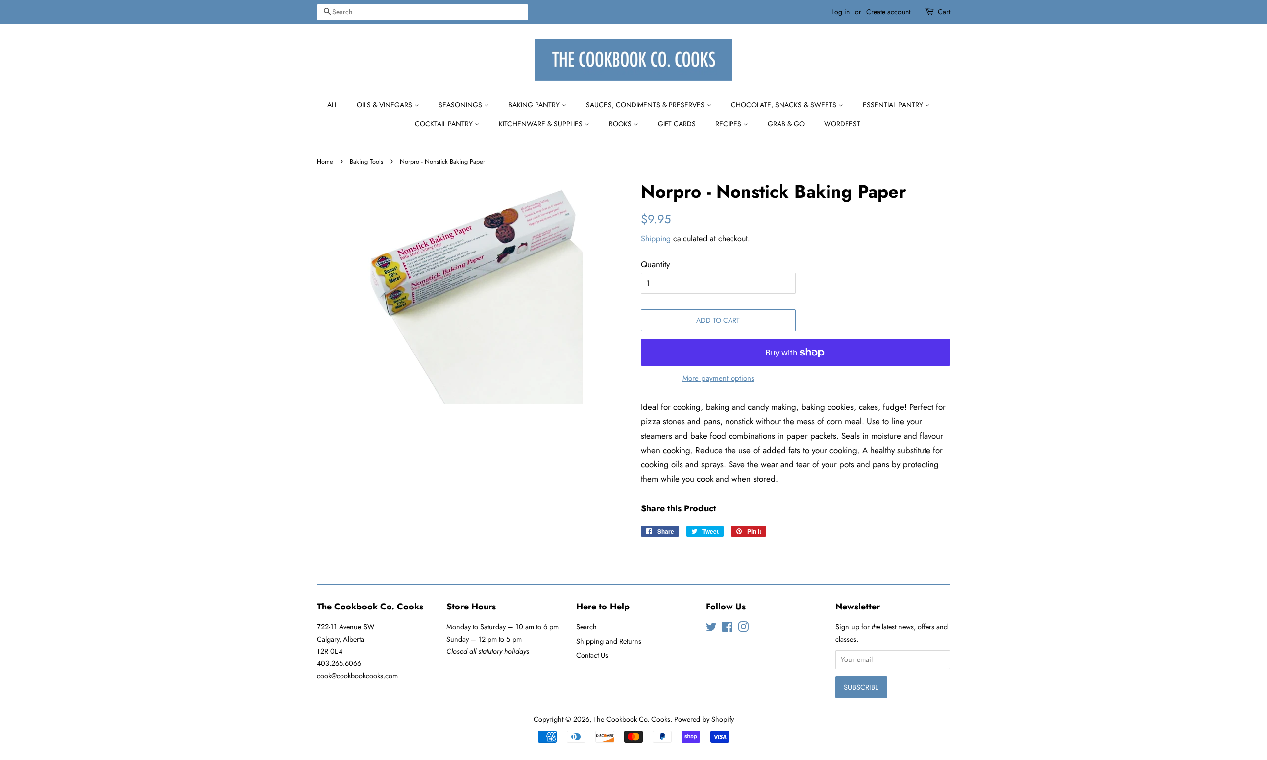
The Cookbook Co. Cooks (631, 719)
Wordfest (842, 124)
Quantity (655, 264)
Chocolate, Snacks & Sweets (784, 105)
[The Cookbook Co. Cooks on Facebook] (727, 629)
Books (621, 124)
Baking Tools (366, 161)
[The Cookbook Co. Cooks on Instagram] (743, 629)
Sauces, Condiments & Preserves (646, 105)
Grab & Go (786, 124)
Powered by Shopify (704, 719)
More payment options (718, 378)
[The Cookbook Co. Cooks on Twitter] (711, 629)
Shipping (656, 238)
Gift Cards (677, 124)
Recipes (729, 124)
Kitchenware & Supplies (542, 124)
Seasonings (461, 105)
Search (586, 627)
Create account (888, 12)
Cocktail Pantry (445, 124)
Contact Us (592, 655)
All (332, 105)
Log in (840, 12)
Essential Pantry (894, 105)
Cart (944, 12)
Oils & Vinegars (385, 105)
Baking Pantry (535, 105)
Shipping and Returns (608, 641)
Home (325, 161)
